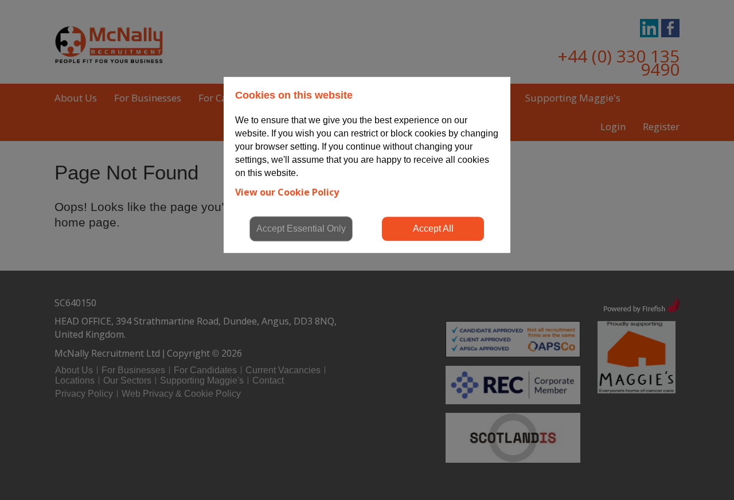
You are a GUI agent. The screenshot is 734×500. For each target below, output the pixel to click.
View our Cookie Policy (287, 192)
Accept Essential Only (301, 228)
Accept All (433, 228)
